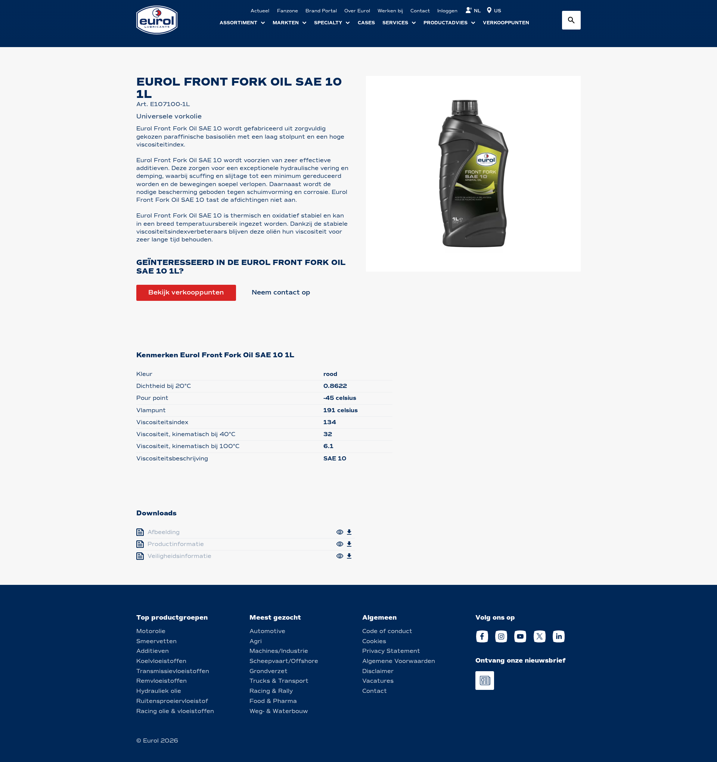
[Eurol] (161, 20)
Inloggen (447, 10)
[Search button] (571, 20)
